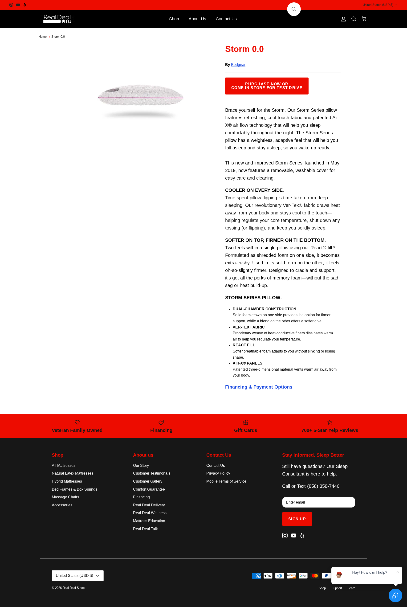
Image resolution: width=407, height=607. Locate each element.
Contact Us (226, 18)
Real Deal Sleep (74, 588)
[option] (140, 91)
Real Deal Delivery (149, 505)
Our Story (141, 465)
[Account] (342, 19)
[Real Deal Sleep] (57, 19)
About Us (197, 18)
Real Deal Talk (145, 529)
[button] (294, 9)
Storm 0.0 (58, 37)
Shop (174, 18)
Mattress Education (149, 521)
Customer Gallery (147, 481)
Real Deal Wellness (150, 513)
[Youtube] (18, 5)
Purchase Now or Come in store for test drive (266, 86)
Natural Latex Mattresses (72, 473)
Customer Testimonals (151, 473)
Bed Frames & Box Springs (74, 489)
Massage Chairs (65, 497)
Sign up (297, 519)
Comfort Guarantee (149, 489)
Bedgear (238, 65)
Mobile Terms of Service (226, 481)
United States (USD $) (378, 5)
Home (43, 37)
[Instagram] (11, 5)
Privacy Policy (218, 473)
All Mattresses (63, 465)
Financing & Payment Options (258, 387)
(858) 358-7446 (323, 486)
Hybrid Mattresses (67, 481)
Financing (141, 497)
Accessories (62, 505)
